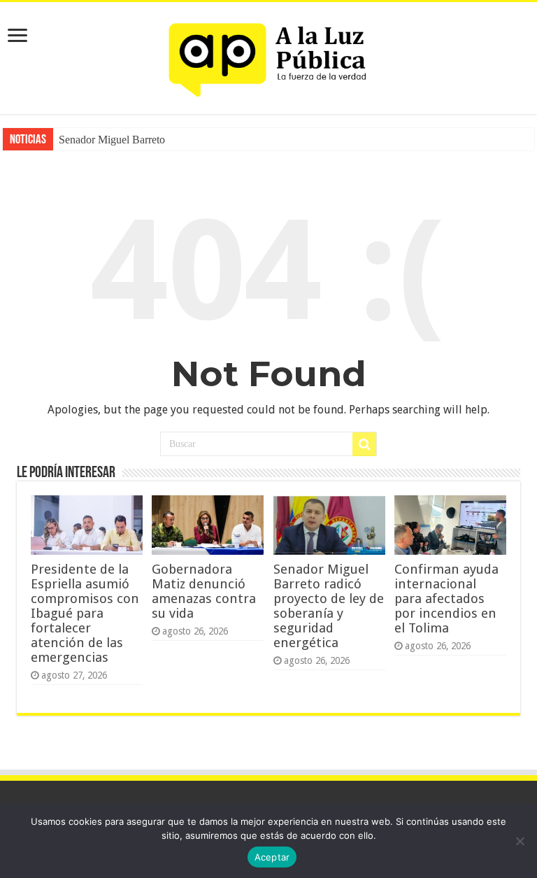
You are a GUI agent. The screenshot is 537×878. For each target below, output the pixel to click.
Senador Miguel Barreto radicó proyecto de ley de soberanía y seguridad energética (328, 606)
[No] (520, 841)
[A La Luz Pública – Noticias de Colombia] (268, 55)
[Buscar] (364, 444)
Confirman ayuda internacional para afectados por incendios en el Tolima (446, 598)
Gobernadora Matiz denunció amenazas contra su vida (204, 591)
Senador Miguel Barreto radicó (127, 140)
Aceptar (272, 857)
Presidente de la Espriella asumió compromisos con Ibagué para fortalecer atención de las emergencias (85, 613)
